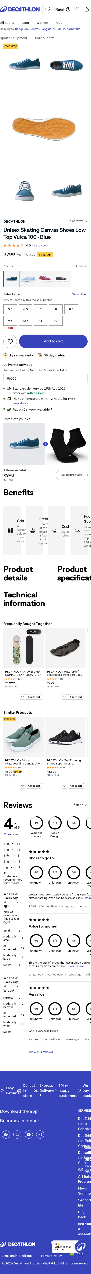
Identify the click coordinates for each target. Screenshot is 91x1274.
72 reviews (41, 245)
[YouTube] (29, 1134)
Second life (84, 1202)
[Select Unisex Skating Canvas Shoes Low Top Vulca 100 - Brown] (45, 279)
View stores (20, 403)
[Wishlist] (77, 9)
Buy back (82, 1214)
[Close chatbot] (53, 1242)
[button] (8, 23)
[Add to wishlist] (10, 341)
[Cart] (87, 9)
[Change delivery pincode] (81, 378)
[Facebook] (6, 1134)
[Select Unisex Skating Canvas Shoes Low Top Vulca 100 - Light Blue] (28, 279)
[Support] (68, 9)
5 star (78, 805)
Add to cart (34, 696)
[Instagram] (40, 1134)
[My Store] (59, 9)
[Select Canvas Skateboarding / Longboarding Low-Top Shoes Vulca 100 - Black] (62, 279)
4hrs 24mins (37, 393)
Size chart (80, 294)
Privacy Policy (51, 1255)
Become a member (20, 1120)
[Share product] (87, 221)
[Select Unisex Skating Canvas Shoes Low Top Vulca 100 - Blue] (11, 279)
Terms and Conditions (16, 1255)
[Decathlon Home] (20, 9)
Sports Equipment (13, 38)
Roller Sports (45, 38)
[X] (17, 1134)
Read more (77, 966)
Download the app (19, 1111)
